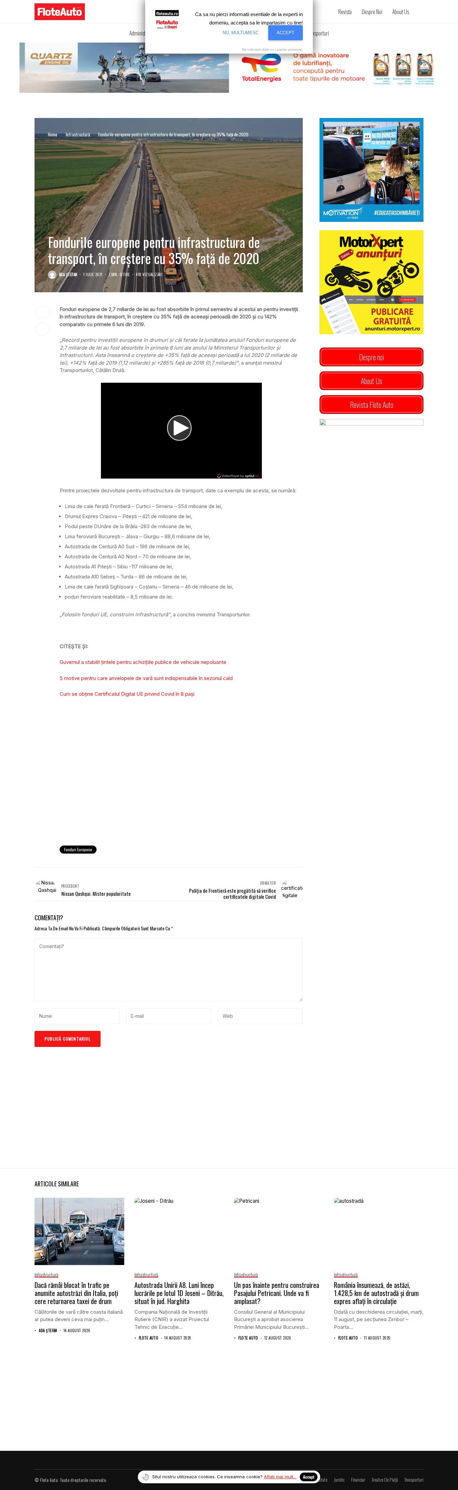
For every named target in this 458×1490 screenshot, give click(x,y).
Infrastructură (78, 134)
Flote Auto (148, 1338)
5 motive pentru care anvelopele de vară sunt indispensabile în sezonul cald (146, 678)
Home (52, 134)
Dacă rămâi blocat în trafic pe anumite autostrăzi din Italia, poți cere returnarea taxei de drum (76, 1293)
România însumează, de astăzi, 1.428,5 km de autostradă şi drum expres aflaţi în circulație (376, 1293)
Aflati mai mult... (280, 1476)
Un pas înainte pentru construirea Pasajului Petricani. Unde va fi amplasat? (276, 1293)
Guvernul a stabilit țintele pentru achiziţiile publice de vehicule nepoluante (143, 662)
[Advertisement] (181, 785)
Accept (308, 1477)
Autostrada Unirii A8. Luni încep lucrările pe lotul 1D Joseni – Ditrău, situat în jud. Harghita (179, 1293)
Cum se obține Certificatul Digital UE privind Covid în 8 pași (127, 694)
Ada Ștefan (68, 274)
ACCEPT (285, 32)
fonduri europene (78, 849)
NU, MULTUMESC (241, 32)
